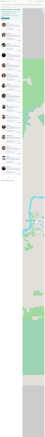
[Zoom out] (43, 11)
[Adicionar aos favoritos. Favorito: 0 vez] (20, 23)
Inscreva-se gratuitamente (5, 18)
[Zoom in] (43, 9)
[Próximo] (14, 177)
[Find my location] (43, 13)
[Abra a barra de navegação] (43, 1)
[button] (38, 216)
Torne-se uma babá (39, 1)
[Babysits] (3, 1)
